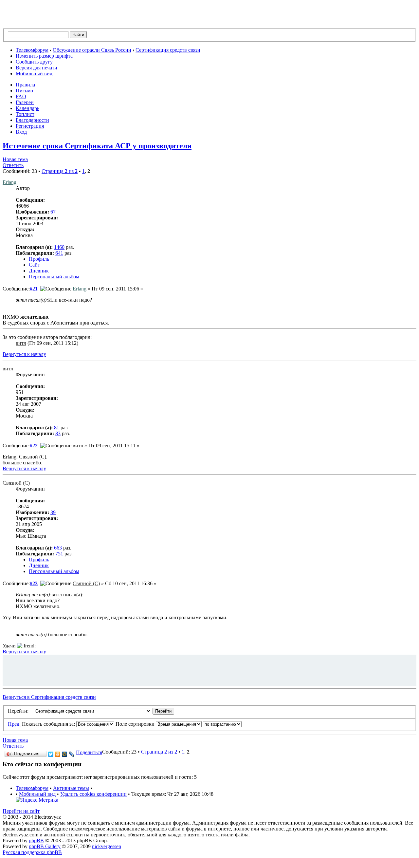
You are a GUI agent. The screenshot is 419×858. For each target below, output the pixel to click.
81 (56, 427)
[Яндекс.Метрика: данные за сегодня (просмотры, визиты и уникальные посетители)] (37, 800)
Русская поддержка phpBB (32, 852)
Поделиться (89, 752)
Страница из (60, 171)
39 (53, 512)
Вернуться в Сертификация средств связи (49, 697)
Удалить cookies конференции (93, 794)
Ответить (13, 165)
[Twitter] (50, 754)
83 (58, 433)
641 (59, 253)
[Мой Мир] (64, 754)
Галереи (25, 102)
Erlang (9, 182)
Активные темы (71, 788)
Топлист (25, 114)
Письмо (24, 90)
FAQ (21, 96)
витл (21, 343)
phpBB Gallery (45, 846)
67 (53, 211)
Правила (25, 84)
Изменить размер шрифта (44, 56)
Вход (21, 132)
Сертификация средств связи (168, 50)
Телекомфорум (32, 50)
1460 (59, 247)
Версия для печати (36, 67)
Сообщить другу (34, 62)
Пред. (14, 724)
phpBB (36, 840)
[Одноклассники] (57, 754)
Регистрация (30, 126)
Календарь (27, 108)
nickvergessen (106, 846)
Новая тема (15, 159)
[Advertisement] (209, 669)
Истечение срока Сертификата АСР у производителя (97, 145)
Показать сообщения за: (49, 724)
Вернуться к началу (24, 354)
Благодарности (32, 120)
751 (59, 553)
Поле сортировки (136, 724)
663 (58, 547)
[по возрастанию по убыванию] (222, 724)
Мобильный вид (34, 73)
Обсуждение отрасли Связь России (92, 50)
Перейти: (18, 711)
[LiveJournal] (71, 754)
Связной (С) (16, 483)
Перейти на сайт (21, 811)
